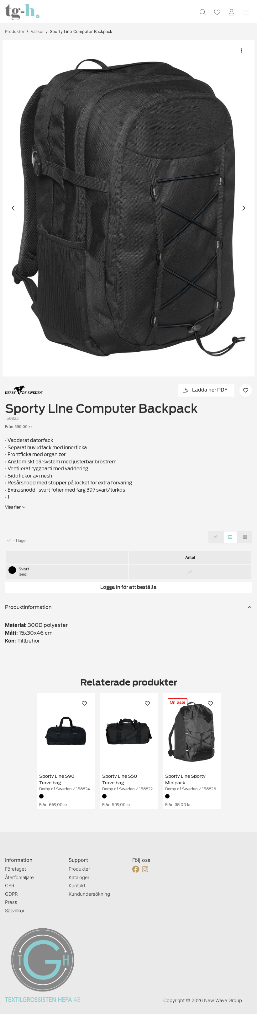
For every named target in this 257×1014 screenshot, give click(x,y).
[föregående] (13, 208)
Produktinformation (28, 607)
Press (11, 902)
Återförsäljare (19, 877)
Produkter (14, 31)
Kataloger (79, 877)
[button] (128, 208)
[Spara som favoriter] (217, 12)
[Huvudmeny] (246, 12)
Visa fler (13, 507)
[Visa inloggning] (232, 12)
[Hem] (22, 12)
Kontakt (77, 886)
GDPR (11, 894)
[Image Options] (241, 50)
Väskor (37, 31)
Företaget (15, 869)
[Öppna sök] (203, 12)
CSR (9, 886)
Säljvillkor (14, 911)
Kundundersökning (89, 894)
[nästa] (243, 208)
